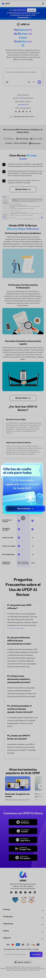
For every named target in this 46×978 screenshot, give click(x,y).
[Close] (23, 518)
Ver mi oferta (23, 508)
